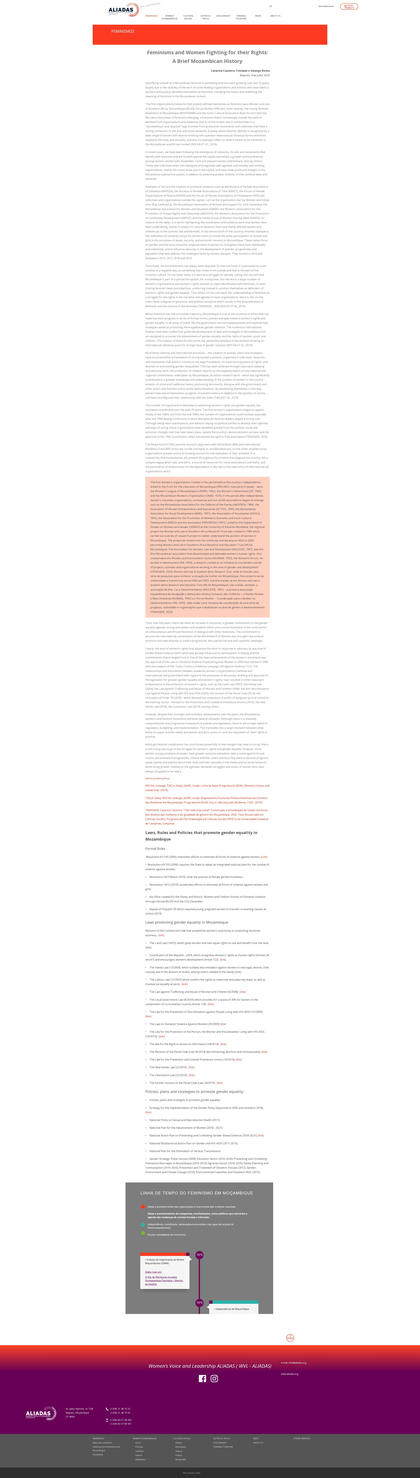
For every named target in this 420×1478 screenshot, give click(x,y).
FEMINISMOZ (98, 1438)
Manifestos (140, 1459)
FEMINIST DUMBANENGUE (145, 1438)
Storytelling (98, 1454)
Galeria (138, 1455)
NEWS (255, 1438)
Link (264, 857)
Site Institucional (326, 6)
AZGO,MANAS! (220, 1442)
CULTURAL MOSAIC (182, 1438)
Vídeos (178, 1442)
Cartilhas (139, 1451)
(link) (161, 935)
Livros (138, 1442)
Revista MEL (180, 1459)
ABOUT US (258, 1442)
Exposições (180, 1446)
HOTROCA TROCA (221, 1438)
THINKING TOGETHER (223, 1446)
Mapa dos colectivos (102, 1442)
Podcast (139, 1446)
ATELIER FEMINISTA (349, 6)
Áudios (178, 1455)
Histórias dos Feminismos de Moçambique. (106, 1448)
